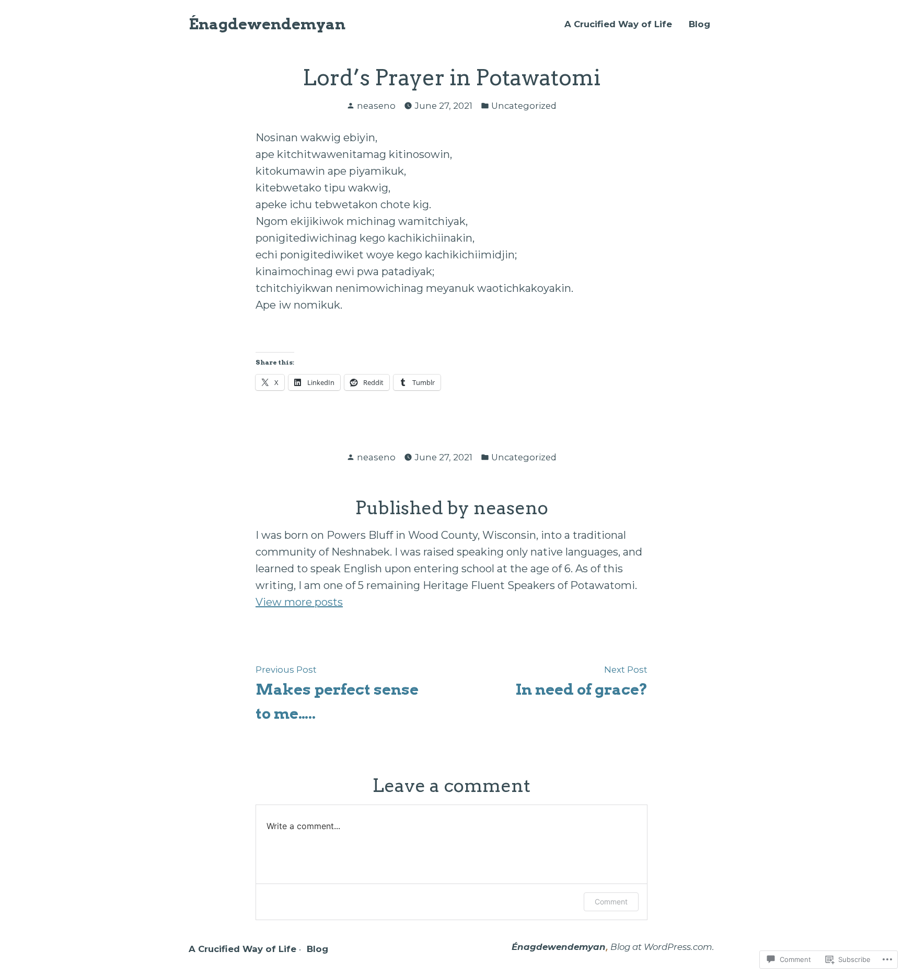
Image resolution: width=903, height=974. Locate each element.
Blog (699, 24)
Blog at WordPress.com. (662, 947)
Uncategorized (524, 105)
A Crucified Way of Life (618, 24)
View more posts (299, 602)
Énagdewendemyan (267, 24)
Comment (611, 901)
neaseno (376, 105)
